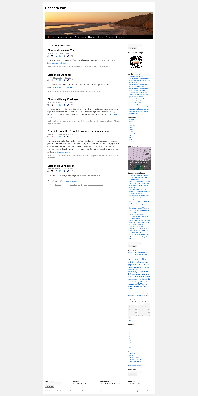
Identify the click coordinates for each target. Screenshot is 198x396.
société (147, 279)
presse (85, 185)
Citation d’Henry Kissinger (62, 99)
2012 (129, 252)
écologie (131, 286)
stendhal (82, 91)
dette (136, 259)
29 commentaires (102, 67)
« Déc (129, 320)
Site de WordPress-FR (135, 361)
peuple (94, 67)
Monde (131, 138)
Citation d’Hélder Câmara (136, 103)
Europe (131, 127)
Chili (82, 121)
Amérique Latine (75, 121)
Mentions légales (99, 391)
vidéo (114, 156)
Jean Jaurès (131, 267)
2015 (130, 337)
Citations (58, 67)
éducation (138, 286)
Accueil (52, 37)
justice (137, 266)
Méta (101, 37)
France (131, 129)
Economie (132, 125)
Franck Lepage (90, 156)
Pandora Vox (55, 7)
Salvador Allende (113, 121)
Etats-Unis (73, 67)
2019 (130, 328)
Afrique (133, 252)
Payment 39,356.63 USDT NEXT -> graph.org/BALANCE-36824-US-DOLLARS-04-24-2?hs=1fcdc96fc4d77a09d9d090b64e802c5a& (139, 233)
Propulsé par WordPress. (146, 391)
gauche (141, 262)
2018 (130, 330)
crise (131, 259)
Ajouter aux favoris (65, 37)
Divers (131, 123)
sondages (130, 281)
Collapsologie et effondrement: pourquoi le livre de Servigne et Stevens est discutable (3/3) (139, 80)
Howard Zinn (87, 67)
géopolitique (132, 264)
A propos (120, 37)
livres (141, 267)
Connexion (132, 355)
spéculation (136, 281)
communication (80, 156)
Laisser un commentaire (93, 91)
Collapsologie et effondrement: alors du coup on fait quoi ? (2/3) (139, 162)
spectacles (103, 156)
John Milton (73, 185)
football (136, 262)
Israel (147, 265)
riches (129, 279)
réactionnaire (134, 279)
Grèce (146, 262)
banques (145, 252)
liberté (72, 91)
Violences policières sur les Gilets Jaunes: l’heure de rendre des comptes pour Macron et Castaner (139, 95)
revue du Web (142, 276)
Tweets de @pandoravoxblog (135, 365)
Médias (131, 136)
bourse (129, 255)
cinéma (144, 254)
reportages (136, 274)
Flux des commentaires (135, 359)
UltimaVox (67, 53)
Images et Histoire (134, 134)
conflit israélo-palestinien (136, 257)
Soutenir (110, 37)
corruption (146, 257)
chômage (139, 255)
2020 (130, 326)
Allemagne (140, 252)
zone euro (145, 284)
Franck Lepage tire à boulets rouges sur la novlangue (78, 131)
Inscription (132, 353)
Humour (63, 156)
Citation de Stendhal (59, 74)
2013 (130, 341)
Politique (131, 140)
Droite (140, 260)
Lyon (145, 267)
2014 (130, 339)
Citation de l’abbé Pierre (136, 76)
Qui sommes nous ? (87, 391)
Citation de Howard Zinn (61, 50)
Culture (57, 156)
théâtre (110, 156)
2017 (130, 332)
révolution (141, 279)
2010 (130, 347)
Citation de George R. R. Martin (138, 99)
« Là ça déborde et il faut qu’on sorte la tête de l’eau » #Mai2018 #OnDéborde (139, 224)
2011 (130, 345)
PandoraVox (69, 134)
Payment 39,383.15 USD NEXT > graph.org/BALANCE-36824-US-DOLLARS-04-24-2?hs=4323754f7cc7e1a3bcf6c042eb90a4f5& (139, 218)
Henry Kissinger (97, 121)
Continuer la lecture (60, 63)
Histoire (79, 67)
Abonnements (81, 37)
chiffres (134, 254)
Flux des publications (135, 357)
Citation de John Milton (60, 165)
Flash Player (139, 295)
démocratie (88, 121)
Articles (92, 37)
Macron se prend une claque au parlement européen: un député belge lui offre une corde (139, 111)
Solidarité (132, 142)
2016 (130, 335)
